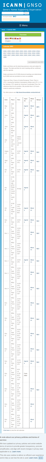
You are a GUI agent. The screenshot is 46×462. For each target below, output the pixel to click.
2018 (38, 51)
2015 (13, 53)
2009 (37, 53)
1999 (4, 57)
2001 (33, 55)
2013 (21, 53)
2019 (33, 51)
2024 (13, 51)
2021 (25, 51)
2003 (25, 55)
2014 (17, 53)
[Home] (22, 7)
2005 (17, 55)
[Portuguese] (16, 38)
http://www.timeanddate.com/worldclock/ (28, 92)
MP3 (38, 107)
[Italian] (13, 38)
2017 (4, 53)
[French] (8, 38)
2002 (29, 55)
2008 (4, 55)
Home (3, 29)
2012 (25, 53)
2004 (21, 55)
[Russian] (18, 38)
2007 (9, 55)
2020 (29, 51)
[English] (6, 38)
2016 (9, 53)
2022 (21, 51)
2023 (17, 51)
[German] (11, 38)
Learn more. (16, 451)
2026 (4, 51)
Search (27, 13)
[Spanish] (20, 38)
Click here (6, 430)
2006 (13, 55)
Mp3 (38, 152)
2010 (33, 53)
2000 (38, 55)
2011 (29, 53)
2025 (9, 51)
